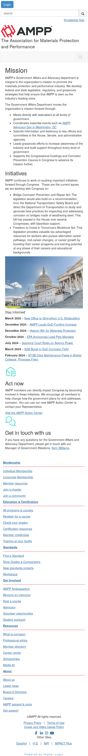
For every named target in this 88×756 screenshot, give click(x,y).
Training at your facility (17, 541)
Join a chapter (12, 489)
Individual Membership (17, 471)
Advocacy (9, 607)
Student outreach (14, 619)
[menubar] (75, 19)
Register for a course (16, 516)
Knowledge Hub (74, 20)
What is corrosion (14, 634)
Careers (8, 698)
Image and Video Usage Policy (44, 727)
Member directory (14, 646)
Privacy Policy (32, 723)
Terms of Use (55, 723)
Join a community (14, 496)
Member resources (15, 483)
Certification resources (17, 529)
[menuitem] (75, 19)
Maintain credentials (16, 535)
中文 (35, 743)
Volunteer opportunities (18, 613)
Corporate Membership (18, 477)
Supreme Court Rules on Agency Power (47, 343)
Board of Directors (15, 692)
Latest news (11, 686)
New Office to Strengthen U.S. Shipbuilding (52, 318)
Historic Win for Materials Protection (53, 330)
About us (9, 679)
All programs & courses (18, 510)
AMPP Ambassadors (16, 589)
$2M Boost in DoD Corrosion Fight (46, 349)
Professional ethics (15, 640)
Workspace (10, 574)
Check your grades (15, 522)
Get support (10, 710)
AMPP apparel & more (17, 704)
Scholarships (11, 659)
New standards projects (18, 568)
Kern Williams (60, 448)
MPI (46, 743)
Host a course (12, 601)
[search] (83, 13)
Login (7, 4)
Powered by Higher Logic (44, 754)
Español (21, 743)
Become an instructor (17, 595)
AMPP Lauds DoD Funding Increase (53, 324)
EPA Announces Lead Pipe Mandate (50, 337)
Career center (12, 653)
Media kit (9, 665)
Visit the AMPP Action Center (24, 413)
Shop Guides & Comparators (21, 562)
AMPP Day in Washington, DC (41, 125)
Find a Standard (13, 556)
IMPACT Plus (63, 743)
